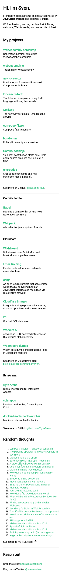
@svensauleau (33, 569)
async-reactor (12, 78)
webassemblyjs (13, 65)
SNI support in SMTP (21, 520)
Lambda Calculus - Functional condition (31, 448)
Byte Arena (10, 385)
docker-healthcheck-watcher (21, 416)
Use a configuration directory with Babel (32, 466)
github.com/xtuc (35, 187)
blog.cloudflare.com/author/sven (21, 363)
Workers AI (10, 330)
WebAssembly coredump (19, 50)
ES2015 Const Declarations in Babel (30, 484)
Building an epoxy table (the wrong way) (32, 532)
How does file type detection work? (29, 493)
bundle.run (10, 138)
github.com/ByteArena (39, 428)
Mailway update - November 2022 (28, 529)
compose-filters (13, 125)
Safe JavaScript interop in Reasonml (30, 460)
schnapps (9, 400)
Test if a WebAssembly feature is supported (34, 511)
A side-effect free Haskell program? (30, 463)
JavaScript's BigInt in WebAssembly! (30, 508)
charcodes (10, 169)
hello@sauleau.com (31, 563)
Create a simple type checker (26, 469)
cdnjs (6, 280)
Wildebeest (10, 248)
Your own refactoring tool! (24, 490)
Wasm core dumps (15, 346)
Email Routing (12, 264)
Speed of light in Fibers (23, 526)
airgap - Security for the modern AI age (31, 535)
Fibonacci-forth (13, 94)
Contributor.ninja (14, 151)
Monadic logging (19, 487)
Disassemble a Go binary (23, 457)
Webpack (9, 223)
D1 (5, 317)
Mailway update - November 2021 (28, 523)
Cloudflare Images (15, 301)
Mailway (8, 110)
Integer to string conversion (25, 478)
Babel (7, 207)
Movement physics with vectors (27, 481)
